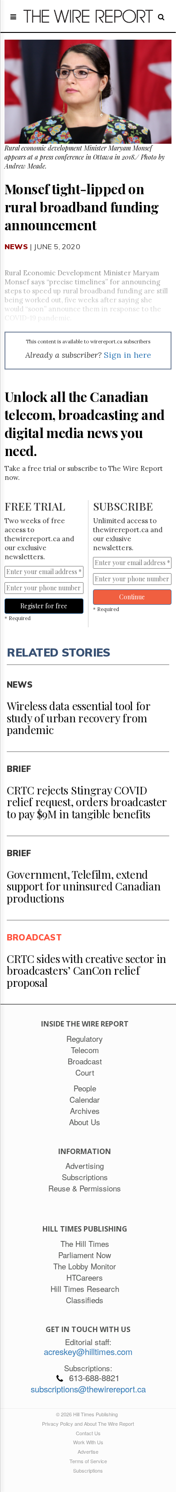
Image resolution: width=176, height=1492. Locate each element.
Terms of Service (88, 1461)
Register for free (43, 606)
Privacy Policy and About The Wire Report (88, 1423)
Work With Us (88, 1442)
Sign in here (127, 355)
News (16, 246)
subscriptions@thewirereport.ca (88, 1389)
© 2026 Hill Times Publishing (88, 1414)
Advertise (88, 1451)
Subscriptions (88, 1470)
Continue (132, 597)
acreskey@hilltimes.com (88, 1351)
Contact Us (88, 1433)
